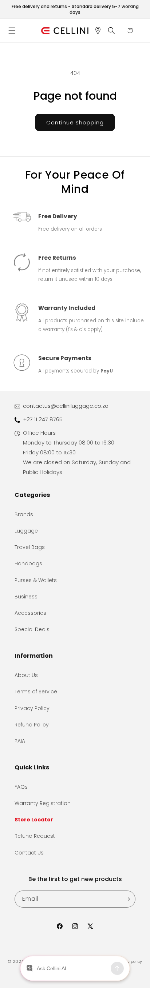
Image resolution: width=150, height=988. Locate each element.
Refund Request (35, 836)
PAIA (20, 741)
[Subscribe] (127, 899)
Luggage (26, 530)
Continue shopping (75, 122)
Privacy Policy (32, 708)
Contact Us (29, 852)
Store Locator (34, 819)
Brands (24, 514)
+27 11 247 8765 (43, 419)
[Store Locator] (100, 31)
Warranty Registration (43, 803)
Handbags (28, 563)
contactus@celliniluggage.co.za (65, 406)
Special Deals (32, 629)
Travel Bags (30, 547)
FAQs (21, 786)
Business (26, 596)
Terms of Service (36, 691)
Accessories (30, 613)
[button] (15, 31)
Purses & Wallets (36, 580)
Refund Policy (32, 724)
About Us (26, 675)
